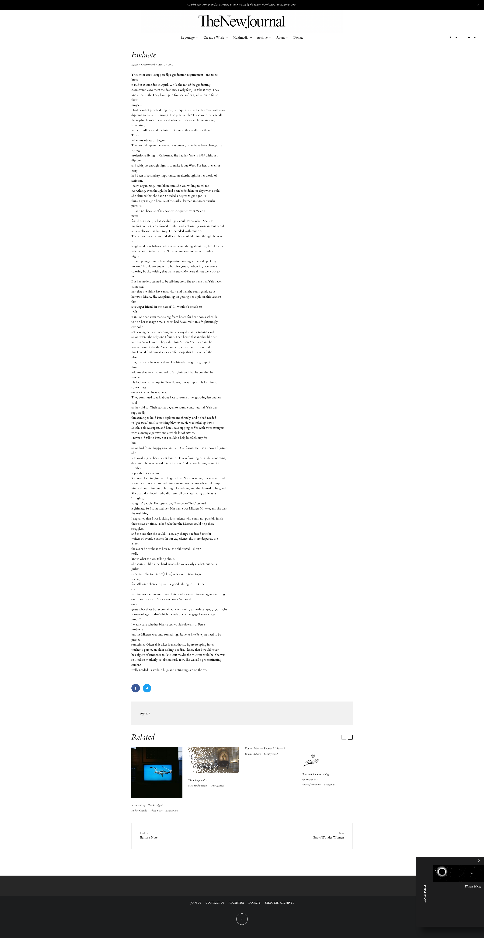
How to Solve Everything (315, 774)
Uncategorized (148, 64)
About (280, 37)
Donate (298, 37)
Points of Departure (311, 784)
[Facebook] (450, 37)
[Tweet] (147, 688)
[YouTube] (469, 37)
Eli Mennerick (308, 779)
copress (134, 64)
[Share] (135, 688)
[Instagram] (462, 37)
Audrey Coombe (139, 810)
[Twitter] (456, 37)
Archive (262, 37)
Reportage (188, 37)
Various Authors (253, 754)
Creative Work (213, 37)
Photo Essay (156, 810)
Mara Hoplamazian (197, 785)
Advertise (236, 903)
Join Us (195, 903)
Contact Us (215, 903)
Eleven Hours (473, 886)
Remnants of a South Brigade (147, 805)
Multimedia (240, 37)
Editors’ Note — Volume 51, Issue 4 (265, 748)
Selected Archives (279, 903)
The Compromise (197, 780)
